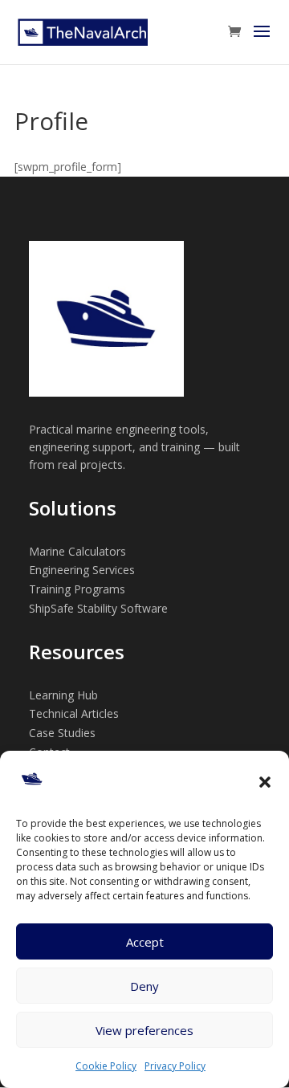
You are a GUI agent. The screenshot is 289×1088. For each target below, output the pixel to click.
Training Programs (77, 589)
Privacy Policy (175, 1066)
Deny (144, 986)
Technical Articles (74, 713)
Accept (145, 942)
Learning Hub (63, 695)
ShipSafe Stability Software (98, 608)
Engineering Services (82, 569)
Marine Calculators (77, 551)
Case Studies (62, 732)
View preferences (144, 1030)
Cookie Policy (105, 1066)
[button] (265, 782)
